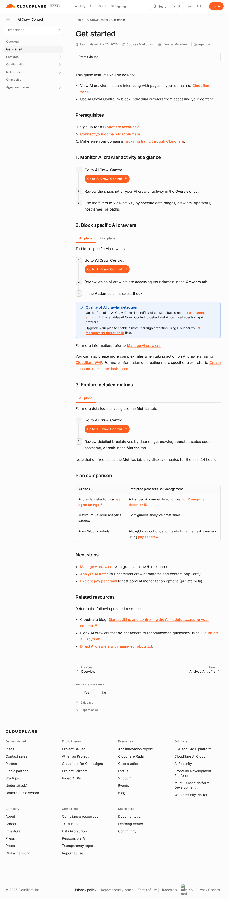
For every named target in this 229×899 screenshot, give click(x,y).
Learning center (130, 824)
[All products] (8, 19)
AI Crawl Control (97, 19)
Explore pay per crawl (98, 581)
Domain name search (22, 793)
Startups (12, 778)
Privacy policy (85, 890)
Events (123, 785)
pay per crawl (148, 537)
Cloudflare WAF (89, 362)
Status (123, 771)
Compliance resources (80, 816)
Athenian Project (75, 756)
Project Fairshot (74, 771)
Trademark (169, 890)
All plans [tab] (85, 238)
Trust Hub (70, 824)
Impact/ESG (71, 778)
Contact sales (16, 756)
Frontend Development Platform (192, 773)
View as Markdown (176, 44)
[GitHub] (190, 6)
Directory (78, 6)
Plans (10, 749)
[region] (148, 513)
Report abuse (72, 853)
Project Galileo (73, 749)
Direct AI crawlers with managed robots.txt (116, 646)
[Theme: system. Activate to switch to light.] (199, 6)
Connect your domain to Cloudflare (110, 134)
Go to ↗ (107, 179)
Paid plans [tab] (107, 238)
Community (127, 831)
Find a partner (17, 771)
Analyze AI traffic (94, 574)
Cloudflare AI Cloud (190, 756)
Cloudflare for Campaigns (82, 764)
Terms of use (147, 890)
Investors (13, 831)
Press (10, 838)
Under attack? (17, 785)
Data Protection (74, 831)
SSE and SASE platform (193, 749)
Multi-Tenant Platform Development (191, 785)
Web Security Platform (192, 795)
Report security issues (117, 890)
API (92, 6)
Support (124, 778)
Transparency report (78, 846)
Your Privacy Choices (204, 890)
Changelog (118, 6)
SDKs (102, 6)
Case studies (128, 764)
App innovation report (135, 749)
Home (79, 19)
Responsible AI (74, 838)
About (10, 816)
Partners (12, 764)
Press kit (12, 846)
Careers (12, 824)
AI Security (183, 764)
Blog (121, 793)
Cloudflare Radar (131, 756)
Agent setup (206, 44)
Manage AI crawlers (144, 345)
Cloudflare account (121, 127)
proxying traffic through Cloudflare (154, 141)
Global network (18, 853)
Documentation (130, 816)
